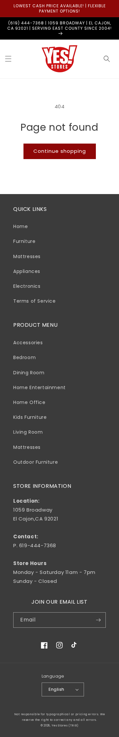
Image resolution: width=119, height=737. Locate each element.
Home (20, 226)
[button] (8, 58)
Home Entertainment (39, 387)
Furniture (24, 241)
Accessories (28, 342)
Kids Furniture (30, 417)
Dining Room (29, 372)
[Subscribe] (98, 620)
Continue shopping (59, 151)
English (56, 689)
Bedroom (24, 357)
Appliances (26, 271)
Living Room (28, 432)
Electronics (27, 286)
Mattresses (27, 256)
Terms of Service (34, 301)
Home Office (29, 402)
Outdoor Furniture (35, 462)
